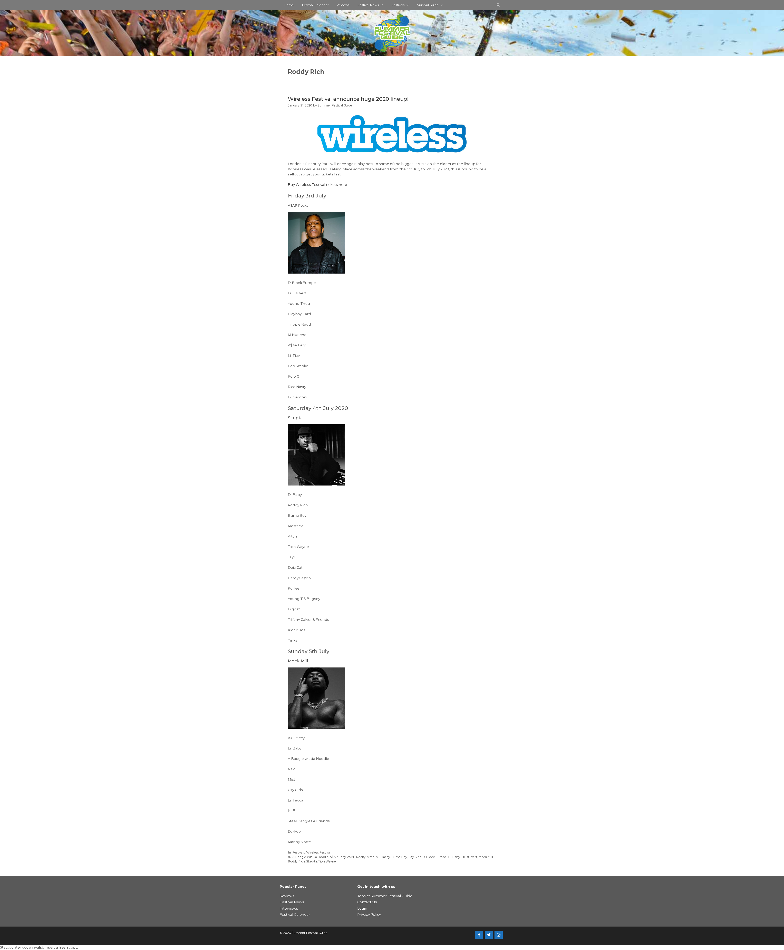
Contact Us (367, 902)
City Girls (415, 857)
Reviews (343, 5)
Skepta (311, 861)
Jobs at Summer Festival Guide (384, 896)
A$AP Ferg (338, 857)
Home (289, 5)
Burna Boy (399, 857)
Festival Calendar (315, 5)
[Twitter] (489, 935)
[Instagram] (498, 935)
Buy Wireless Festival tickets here (317, 185)
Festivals (397, 5)
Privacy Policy (369, 914)
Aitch (370, 857)
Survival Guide (428, 5)
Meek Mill (486, 857)
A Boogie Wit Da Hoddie (310, 857)
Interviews (289, 908)
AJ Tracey (383, 857)
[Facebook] (479, 935)
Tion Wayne (327, 861)
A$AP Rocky (356, 857)
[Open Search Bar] (498, 5)
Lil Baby (454, 857)
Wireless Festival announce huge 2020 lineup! (348, 99)
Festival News (368, 5)
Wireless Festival (318, 852)
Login (362, 908)
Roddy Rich (296, 861)
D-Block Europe (434, 857)
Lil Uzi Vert (469, 857)
